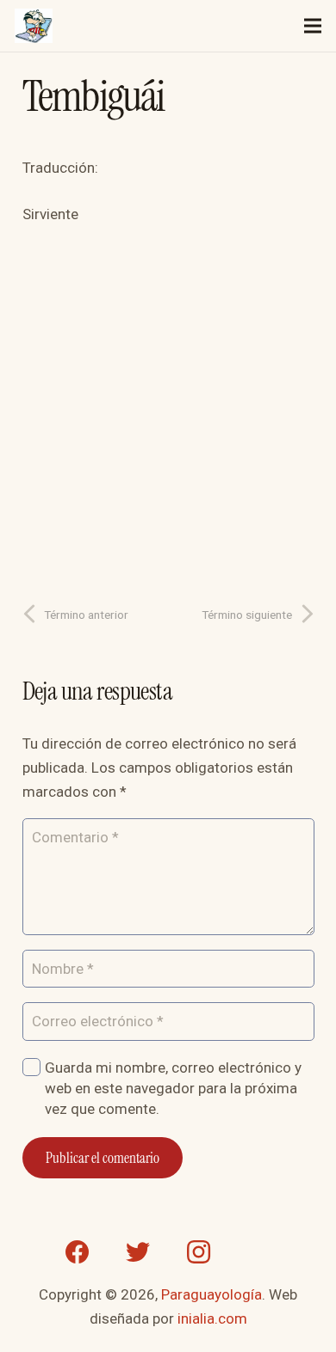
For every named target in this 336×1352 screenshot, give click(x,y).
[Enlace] (34, 26)
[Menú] (312, 25)
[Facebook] (77, 1252)
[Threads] (258, 1252)
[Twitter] (138, 1252)
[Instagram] (198, 1252)
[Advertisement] (168, 408)
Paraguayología (211, 1294)
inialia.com (212, 1318)
